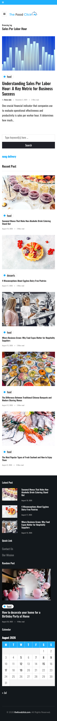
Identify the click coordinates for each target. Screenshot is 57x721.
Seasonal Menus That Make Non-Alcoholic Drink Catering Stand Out (26, 222)
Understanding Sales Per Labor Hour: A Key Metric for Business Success (27, 88)
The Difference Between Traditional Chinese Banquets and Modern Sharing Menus (27, 399)
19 (21, 670)
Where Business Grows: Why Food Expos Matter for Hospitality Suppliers (28, 339)
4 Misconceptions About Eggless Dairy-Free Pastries (24, 280)
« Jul (4, 693)
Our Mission (8, 555)
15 (43, 664)
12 (21, 664)
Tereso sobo (7, 100)
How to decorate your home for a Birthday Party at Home (21, 614)
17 (6, 670)
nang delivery (9, 156)
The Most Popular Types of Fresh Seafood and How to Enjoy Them (27, 459)
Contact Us (7, 549)
